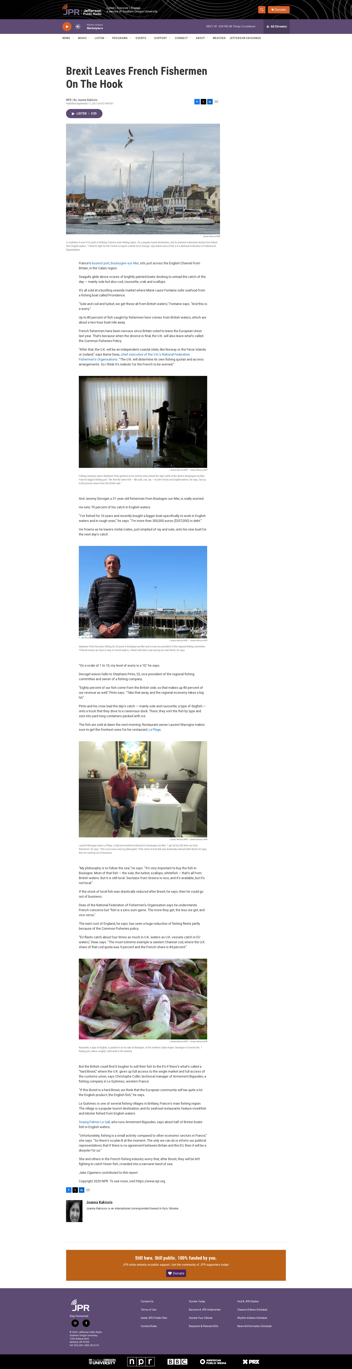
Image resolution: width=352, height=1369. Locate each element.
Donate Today (197, 1301)
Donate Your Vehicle (200, 1318)
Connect (181, 38)
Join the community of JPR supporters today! (200, 1264)
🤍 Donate (176, 1273)
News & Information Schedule (254, 1326)
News (66, 38)
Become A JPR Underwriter (205, 1309)
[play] (67, 27)
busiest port (100, 263)
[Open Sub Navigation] (73, 38)
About (200, 38)
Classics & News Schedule (252, 1309)
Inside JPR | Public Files (154, 1318)
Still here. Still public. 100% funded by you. (176, 1258)
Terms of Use (148, 1309)
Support (160, 38)
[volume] (78, 27)
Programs (120, 38)
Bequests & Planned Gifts (203, 1326)
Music (82, 38)
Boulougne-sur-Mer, (125, 263)
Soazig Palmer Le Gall (94, 1122)
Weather (219, 38)
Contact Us (147, 1301)
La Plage (155, 729)
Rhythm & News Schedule (252, 1318)
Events (141, 38)
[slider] (83, 26)
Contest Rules (149, 1326)
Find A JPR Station (248, 1301)
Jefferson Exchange (245, 38)
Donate (280, 10)
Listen (99, 38)
